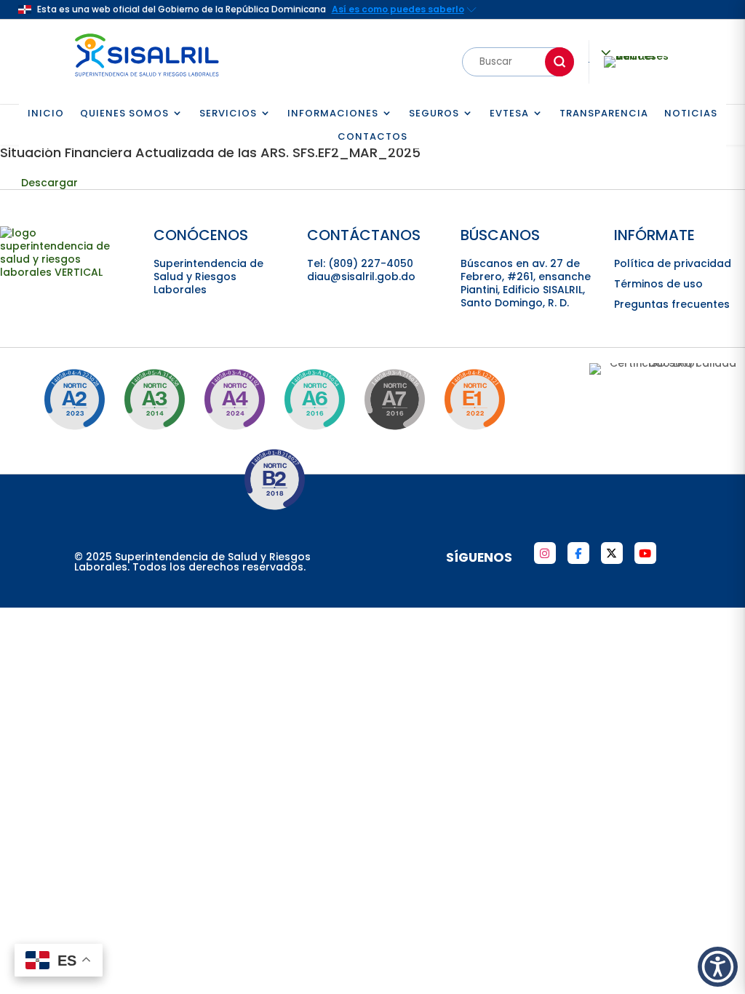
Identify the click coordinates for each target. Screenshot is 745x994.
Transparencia (603, 114)
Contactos (372, 137)
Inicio (46, 114)
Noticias (690, 114)
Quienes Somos (124, 114)
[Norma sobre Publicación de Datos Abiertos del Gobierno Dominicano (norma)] (154, 399)
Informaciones (332, 114)
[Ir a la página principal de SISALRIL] (147, 80)
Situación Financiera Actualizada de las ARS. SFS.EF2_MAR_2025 (210, 152)
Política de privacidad (672, 263)
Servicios (228, 114)
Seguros (434, 114)
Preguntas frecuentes (672, 304)
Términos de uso (658, 284)
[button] (718, 967)
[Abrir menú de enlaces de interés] (637, 62)
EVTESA (509, 114)
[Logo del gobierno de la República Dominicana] (65, 272)
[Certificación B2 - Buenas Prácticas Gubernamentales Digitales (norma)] (274, 479)
